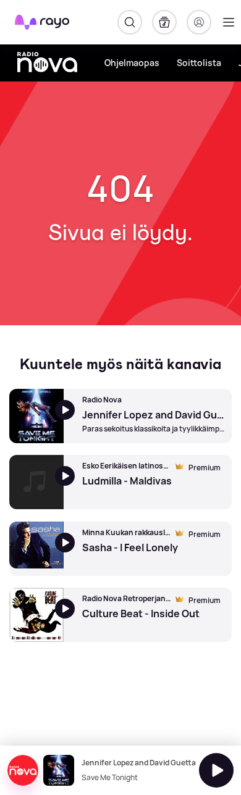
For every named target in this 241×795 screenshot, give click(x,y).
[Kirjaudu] (199, 22)
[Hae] (129, 22)
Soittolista (199, 63)
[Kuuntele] (216, 770)
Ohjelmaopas (131, 63)
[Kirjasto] (164, 22)
